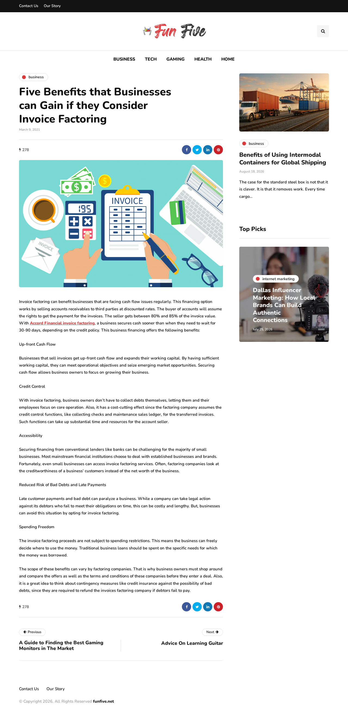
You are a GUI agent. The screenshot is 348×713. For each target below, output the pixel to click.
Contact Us (28, 5)
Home (228, 59)
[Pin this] (218, 149)
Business (124, 59)
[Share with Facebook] (186, 149)
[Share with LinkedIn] (207, 149)
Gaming (175, 59)
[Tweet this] (197, 149)
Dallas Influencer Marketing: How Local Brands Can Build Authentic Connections (284, 305)
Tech (151, 59)
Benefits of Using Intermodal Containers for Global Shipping (282, 159)
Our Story (52, 5)
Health (203, 59)
